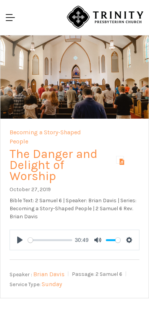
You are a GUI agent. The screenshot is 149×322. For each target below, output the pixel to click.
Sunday (52, 284)
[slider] (50, 240)
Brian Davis (49, 274)
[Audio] (120, 160)
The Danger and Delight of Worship (53, 165)
